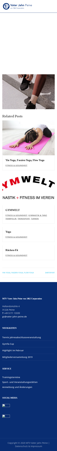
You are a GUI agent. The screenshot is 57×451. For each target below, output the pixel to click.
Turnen (35, 218)
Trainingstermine (11, 377)
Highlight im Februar (13, 350)
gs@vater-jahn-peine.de (14, 316)
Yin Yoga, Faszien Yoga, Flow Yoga (24, 160)
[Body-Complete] (28, 91)
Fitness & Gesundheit (16, 165)
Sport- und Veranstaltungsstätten (20, 382)
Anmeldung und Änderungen (17, 387)
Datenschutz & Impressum (28, 446)
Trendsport (24, 218)
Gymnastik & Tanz (37, 215)
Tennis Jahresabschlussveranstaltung (21, 337)
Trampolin (11, 218)
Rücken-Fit (11, 250)
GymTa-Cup (8, 343)
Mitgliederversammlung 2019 (17, 357)
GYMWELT (12, 210)
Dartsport (50, 272)
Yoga (8, 231)
